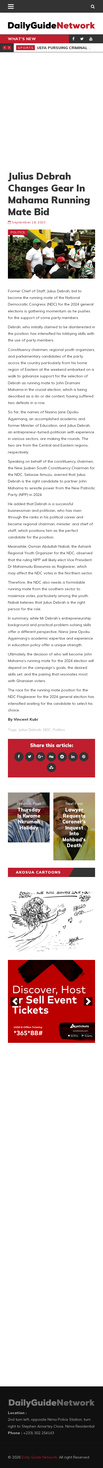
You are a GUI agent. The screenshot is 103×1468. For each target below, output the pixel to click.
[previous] (15, 1001)
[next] (88, 1001)
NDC (47, 729)
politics (59, 729)
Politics (18, 232)
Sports (26, 48)
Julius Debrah (29, 729)
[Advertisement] (51, 111)
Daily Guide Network (39, 1457)
